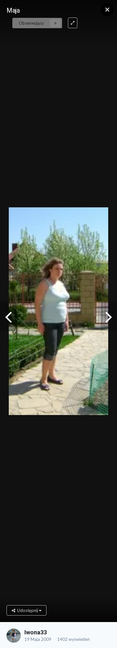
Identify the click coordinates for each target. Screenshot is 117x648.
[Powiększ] (72, 23)
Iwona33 (35, 632)
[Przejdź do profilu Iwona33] (13, 636)
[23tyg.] (8, 316)
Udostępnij (27, 610)
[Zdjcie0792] (108, 316)
